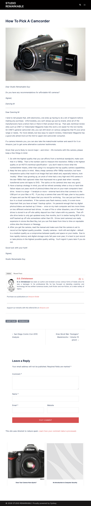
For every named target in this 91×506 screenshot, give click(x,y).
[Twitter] (82, 279)
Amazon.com (44, 308)
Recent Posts (18, 273)
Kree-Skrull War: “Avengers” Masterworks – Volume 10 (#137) (67, 337)
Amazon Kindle (33, 297)
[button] (80, 5)
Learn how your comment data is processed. (57, 431)
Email (15, 405)
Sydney (53, 503)
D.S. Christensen (25, 278)
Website (50, 405)
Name (15, 394)
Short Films (11, 321)
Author (9, 273)
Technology (23, 321)
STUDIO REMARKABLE (15, 5)
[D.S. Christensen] (11, 285)
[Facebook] (79, 279)
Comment (17, 374)
